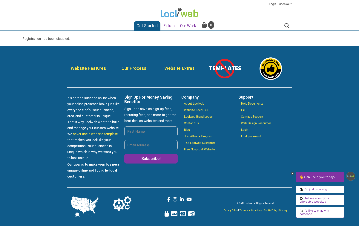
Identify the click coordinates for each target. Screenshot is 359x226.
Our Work (188, 25)
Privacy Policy (231, 210)
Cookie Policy (270, 210)
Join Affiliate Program (198, 136)
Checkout (285, 4)
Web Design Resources (256, 123)
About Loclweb (194, 103)
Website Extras (179, 68)
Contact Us (191, 123)
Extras (169, 25)
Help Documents (252, 103)
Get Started (147, 25)
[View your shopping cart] (204, 25)
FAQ (243, 110)
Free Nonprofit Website (199, 149)
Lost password (251, 136)
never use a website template (95, 134)
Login (272, 4)
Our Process (134, 68)
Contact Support (252, 116)
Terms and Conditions (250, 210)
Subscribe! (151, 158)
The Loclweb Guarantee (200, 143)
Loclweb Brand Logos (198, 116)
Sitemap (283, 210)
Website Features (88, 68)
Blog (187, 130)
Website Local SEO (196, 110)
